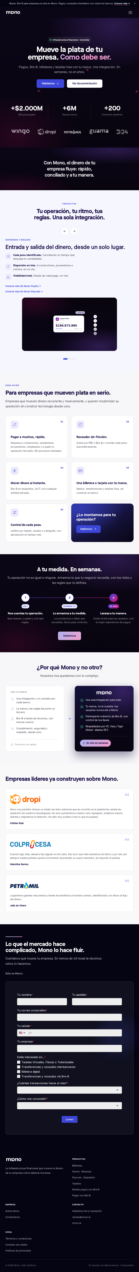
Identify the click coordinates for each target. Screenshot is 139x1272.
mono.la (76, 1223)
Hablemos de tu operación (87, 1211)
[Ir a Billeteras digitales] (72, 359)
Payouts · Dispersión (83, 1177)
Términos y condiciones (18, 1238)
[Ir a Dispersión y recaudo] (65, 359)
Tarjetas (76, 1183)
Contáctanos (12, 1217)
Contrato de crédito (16, 1244)
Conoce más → (122, 3)
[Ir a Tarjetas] (75, 359)
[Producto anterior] (65, 231)
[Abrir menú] (130, 12)
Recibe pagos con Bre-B (85, 1189)
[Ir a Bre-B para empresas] (69, 359)
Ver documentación (84, 83)
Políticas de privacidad (18, 1250)
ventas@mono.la (81, 1217)
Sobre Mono (12, 1211)
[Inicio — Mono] (13, 13)
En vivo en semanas (97, 743)
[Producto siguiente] (74, 231)
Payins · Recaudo (82, 1171)
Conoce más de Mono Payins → (23, 286)
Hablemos (48, 83)
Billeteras (77, 1165)
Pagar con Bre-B (81, 1195)
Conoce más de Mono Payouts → (24, 291)
